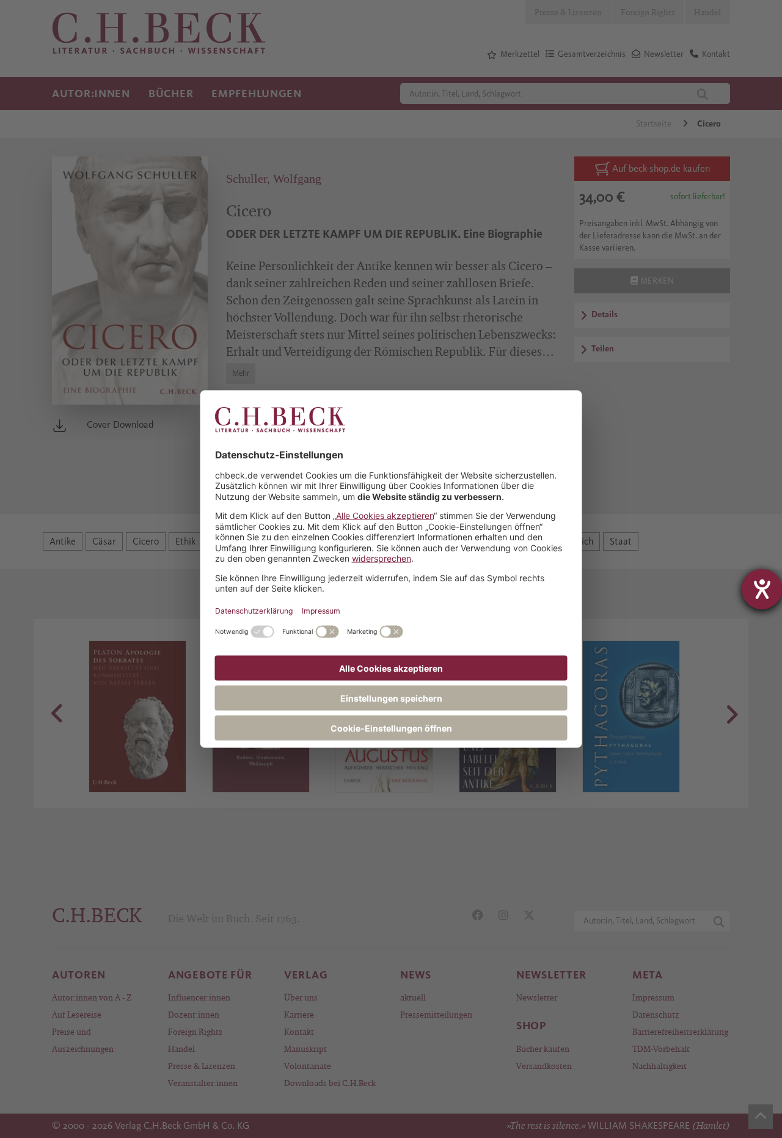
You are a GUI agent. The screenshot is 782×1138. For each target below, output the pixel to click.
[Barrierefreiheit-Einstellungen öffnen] (762, 589)
